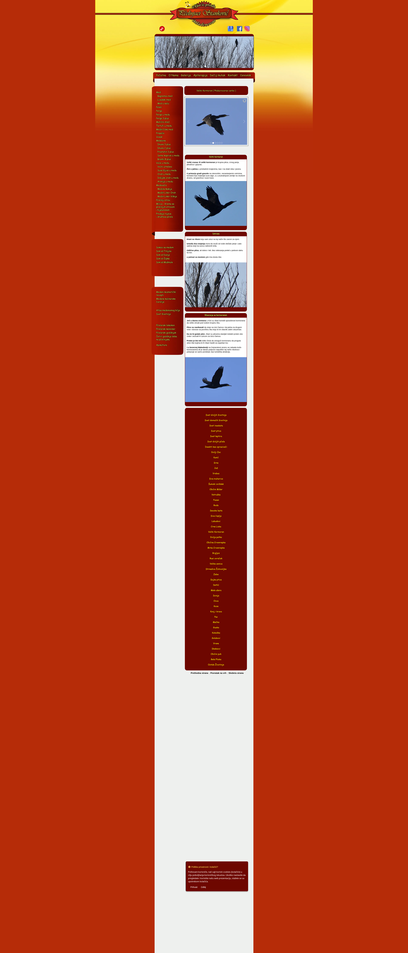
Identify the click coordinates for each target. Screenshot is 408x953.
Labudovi (216, 521)
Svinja (216, 595)
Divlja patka (216, 537)
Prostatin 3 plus (165, 151)
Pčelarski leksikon (165, 325)
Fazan (216, 499)
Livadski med (164, 99)
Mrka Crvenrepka (216, 547)
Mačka (216, 622)
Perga (159, 110)
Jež (216, 468)
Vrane (216, 643)
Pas (216, 616)
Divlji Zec (216, 452)
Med (158, 92)
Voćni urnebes (164, 166)
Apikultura (161, 344)
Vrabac (216, 473)
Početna (161, 75)
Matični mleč (163, 121)
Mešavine (161, 140)
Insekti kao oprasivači (216, 446)
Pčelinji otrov (163, 200)
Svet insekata (216, 425)
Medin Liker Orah (166, 192)
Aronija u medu (165, 181)
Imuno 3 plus (164, 144)
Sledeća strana (236, 673)
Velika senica (216, 563)
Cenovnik (245, 75)
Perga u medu (163, 114)
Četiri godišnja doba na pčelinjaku (166, 338)
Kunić (216, 457)
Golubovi (216, 638)
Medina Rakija (164, 188)
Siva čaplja (216, 515)
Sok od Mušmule (164, 262)
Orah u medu (164, 174)
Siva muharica (216, 478)
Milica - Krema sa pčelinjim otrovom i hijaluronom (165, 206)
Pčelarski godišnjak (166, 332)
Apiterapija (200, 75)
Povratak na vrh (218, 673)
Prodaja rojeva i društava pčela (164, 215)
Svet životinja (163, 313)
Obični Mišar (216, 489)
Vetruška (216, 494)
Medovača (161, 185)
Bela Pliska (216, 659)
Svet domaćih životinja (216, 420)
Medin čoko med (164, 129)
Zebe (216, 574)
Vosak (159, 136)
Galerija (186, 75)
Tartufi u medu (164, 125)
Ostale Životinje (216, 664)
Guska (216, 627)
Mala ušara (216, 590)
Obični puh (216, 653)
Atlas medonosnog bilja (168, 310)
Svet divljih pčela (216, 441)
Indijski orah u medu (168, 177)
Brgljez (216, 553)
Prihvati (193, 887)
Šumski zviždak (216, 483)
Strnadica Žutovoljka (216, 568)
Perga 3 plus (162, 118)
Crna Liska (216, 526)
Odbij (203, 887)
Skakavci (216, 648)
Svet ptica (216, 430)
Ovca (216, 600)
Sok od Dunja (163, 254)
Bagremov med (164, 95)
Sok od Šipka (163, 258)
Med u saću (163, 103)
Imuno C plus (164, 147)
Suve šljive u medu (167, 170)
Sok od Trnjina (163, 251)
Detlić (216, 584)
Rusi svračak (216, 558)
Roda (216, 505)
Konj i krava (216, 611)
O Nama (173, 75)
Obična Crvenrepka (216, 542)
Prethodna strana (200, 673)
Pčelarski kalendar (165, 328)
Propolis (160, 133)
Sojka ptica (216, 579)
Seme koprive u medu (168, 155)
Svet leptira (216, 436)
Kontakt (233, 75)
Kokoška (216, 632)
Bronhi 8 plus (164, 159)
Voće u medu (162, 162)
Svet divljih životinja (216, 414)
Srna (216, 462)
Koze (216, 606)
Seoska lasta (216, 510)
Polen (159, 107)
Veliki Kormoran (216, 531)
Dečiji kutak (217, 75)
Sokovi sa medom (165, 247)
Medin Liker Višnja (167, 196)
